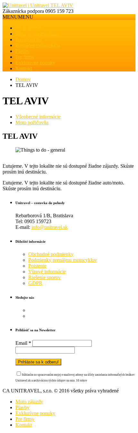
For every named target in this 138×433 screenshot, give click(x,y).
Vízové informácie (47, 271)
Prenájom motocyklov (37, 45)
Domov (23, 79)
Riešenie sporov (44, 277)
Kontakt (23, 68)
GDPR (35, 283)
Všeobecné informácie (38, 116)
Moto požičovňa (31, 122)
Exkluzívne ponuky (35, 62)
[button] (18, 17)
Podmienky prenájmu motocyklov (62, 260)
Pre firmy (24, 57)
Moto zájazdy (29, 28)
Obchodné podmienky (50, 254)
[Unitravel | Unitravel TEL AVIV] (38, 5)
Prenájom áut (28, 39)
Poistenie (37, 265)
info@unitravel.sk (49, 227)
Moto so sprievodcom (37, 33)
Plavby (22, 51)
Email (23, 343)
